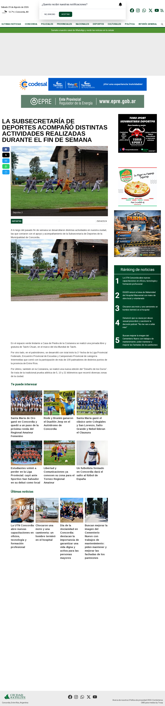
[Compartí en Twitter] (6, 155)
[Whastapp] (144, 10)
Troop (160, 703)
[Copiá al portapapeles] (6, 172)
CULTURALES (114, 24)
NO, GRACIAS (49, 14)
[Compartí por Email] (6, 160)
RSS (149, 700)
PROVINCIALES (64, 24)
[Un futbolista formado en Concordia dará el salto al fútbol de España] (92, 453)
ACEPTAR (65, 14)
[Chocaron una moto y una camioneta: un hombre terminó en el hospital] (47, 510)
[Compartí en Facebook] (6, 149)
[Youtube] (157, 10)
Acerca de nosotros (120, 700)
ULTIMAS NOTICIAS (11, 24)
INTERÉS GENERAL (148, 24)
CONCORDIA (31, 24)
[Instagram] (138, 10)
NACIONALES (82, 24)
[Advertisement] (82, 56)
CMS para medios (148, 703)
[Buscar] (162, 24)
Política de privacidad (138, 700)
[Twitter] (150, 10)
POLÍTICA (130, 24)
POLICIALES (47, 24)
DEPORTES (98, 24)
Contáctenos (157, 700)
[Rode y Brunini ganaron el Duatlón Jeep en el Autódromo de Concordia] (59, 402)
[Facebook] (132, 10)
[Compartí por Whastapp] (6, 166)
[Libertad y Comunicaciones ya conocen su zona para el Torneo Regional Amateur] (59, 453)
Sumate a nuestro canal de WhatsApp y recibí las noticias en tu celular (82, 30)
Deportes (16, 221)
